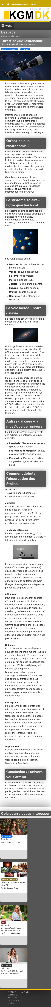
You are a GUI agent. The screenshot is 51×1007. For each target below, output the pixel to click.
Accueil (5, 4)
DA (31, 9)
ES (47, 9)
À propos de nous (19, 4)
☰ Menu (6, 25)
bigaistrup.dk (13, 1003)
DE (39, 9)
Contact (33, 4)
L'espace (8, 32)
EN (35, 9)
